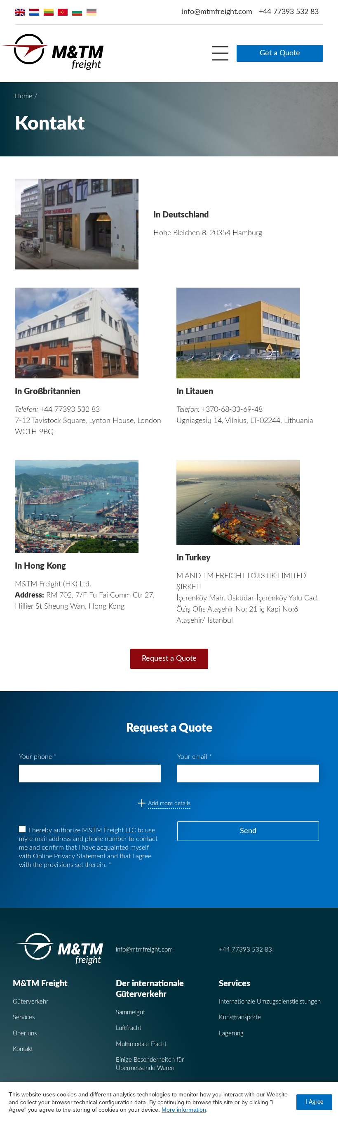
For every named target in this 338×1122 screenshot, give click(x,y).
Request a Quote (169, 658)
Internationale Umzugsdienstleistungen (270, 1002)
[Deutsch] (91, 12)
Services (24, 1017)
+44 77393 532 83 (289, 12)
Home (23, 96)
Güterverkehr (30, 1002)
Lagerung (231, 1033)
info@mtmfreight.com (217, 12)
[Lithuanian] (49, 12)
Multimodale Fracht (141, 1044)
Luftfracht (128, 1028)
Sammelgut (130, 1012)
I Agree (314, 1102)
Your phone (37, 757)
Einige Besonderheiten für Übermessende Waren (150, 1064)
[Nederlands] (34, 12)
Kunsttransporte (240, 1017)
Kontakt (23, 1049)
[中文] (63, 12)
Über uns (25, 1033)
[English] (20, 12)
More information (184, 1109)
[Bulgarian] (77, 12)
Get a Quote (280, 53)
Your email (194, 757)
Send (248, 831)
